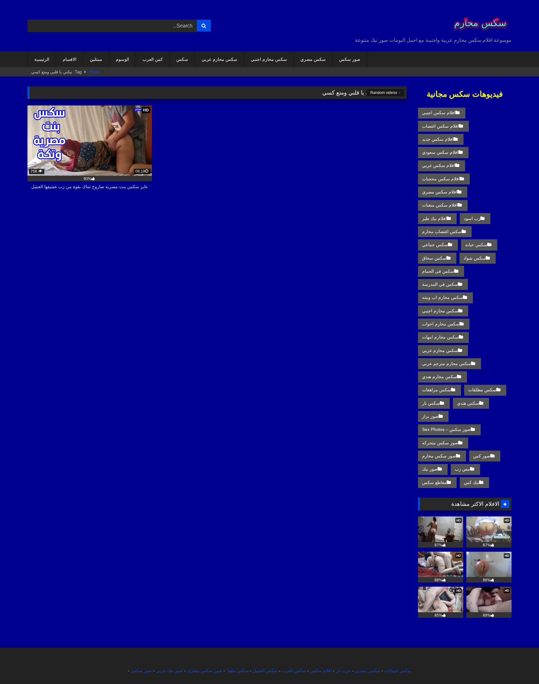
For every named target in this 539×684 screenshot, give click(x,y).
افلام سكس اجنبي (438, 112)
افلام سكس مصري (439, 191)
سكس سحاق (434, 258)
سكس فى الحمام (438, 271)
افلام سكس (321, 670)
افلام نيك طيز (434, 218)
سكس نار (431, 403)
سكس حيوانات (397, 670)
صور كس (481, 455)
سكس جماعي (435, 244)
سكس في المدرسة (440, 284)
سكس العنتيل (265, 670)
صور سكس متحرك (204, 670)
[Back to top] (520, 665)
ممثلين (96, 59)
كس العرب (153, 59)
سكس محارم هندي (439, 376)
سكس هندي (468, 403)
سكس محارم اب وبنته (442, 297)
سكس (182, 59)
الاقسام (69, 59)
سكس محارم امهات (440, 337)
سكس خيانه (476, 244)
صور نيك (430, 469)
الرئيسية (41, 59)
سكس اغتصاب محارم (442, 231)
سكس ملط (238, 670)
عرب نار (343, 670)
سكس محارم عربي (219, 59)
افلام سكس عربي (438, 165)
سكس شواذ (475, 258)
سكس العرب (294, 670)
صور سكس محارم (439, 455)
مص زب (462, 469)
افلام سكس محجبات (441, 178)
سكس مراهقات (436, 389)
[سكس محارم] (478, 21)
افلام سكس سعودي (440, 152)
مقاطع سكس (434, 482)
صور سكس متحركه (440, 442)
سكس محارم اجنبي (269, 59)
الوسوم (122, 59)
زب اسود (472, 218)
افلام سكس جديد (438, 139)
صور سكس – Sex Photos (446, 429)
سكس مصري (313, 59)
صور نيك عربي (169, 670)
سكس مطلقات (482, 389)
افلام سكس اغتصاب (440, 126)
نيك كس (471, 482)
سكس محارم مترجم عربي (446, 363)
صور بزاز (430, 416)
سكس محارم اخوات (440, 323)
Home (94, 72)
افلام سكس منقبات (440, 205)
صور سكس (349, 59)
